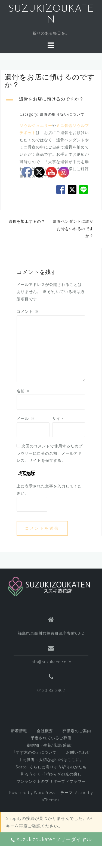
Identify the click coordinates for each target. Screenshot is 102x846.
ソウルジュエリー (36, 125)
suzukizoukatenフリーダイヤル (54, 839)
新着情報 (19, 730)
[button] (51, 100)
